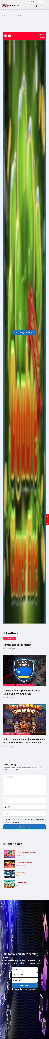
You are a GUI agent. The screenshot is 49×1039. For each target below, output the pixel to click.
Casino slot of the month (17, 644)
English (31, 1)
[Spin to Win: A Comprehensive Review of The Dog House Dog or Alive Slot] (24, 719)
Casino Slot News (22, 734)
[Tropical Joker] (9, 884)
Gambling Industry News (25, 685)
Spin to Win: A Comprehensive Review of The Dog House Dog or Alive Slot (24, 741)
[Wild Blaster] (9, 874)
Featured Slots (9, 638)
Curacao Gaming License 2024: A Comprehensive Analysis (21, 692)
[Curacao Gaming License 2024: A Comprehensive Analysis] (24, 670)
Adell (17, 875)
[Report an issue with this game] (5, 35)
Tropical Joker (22, 883)
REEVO (18, 855)
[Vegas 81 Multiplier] (9, 864)
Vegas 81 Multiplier (24, 863)
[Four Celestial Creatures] (9, 854)
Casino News (9, 685)
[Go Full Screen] (9, 35)
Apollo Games (20, 865)
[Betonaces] (11, 5)
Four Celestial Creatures (26, 853)
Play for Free (26, 332)
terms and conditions (30, 989)
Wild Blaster (21, 873)
